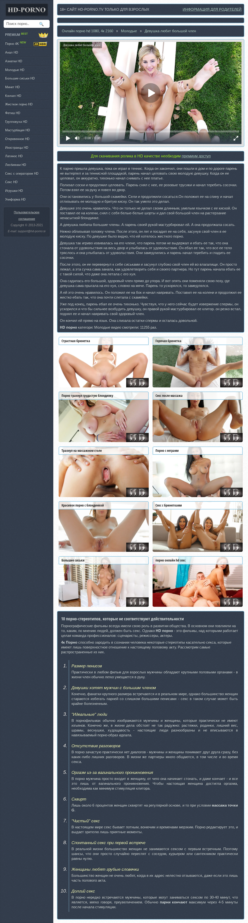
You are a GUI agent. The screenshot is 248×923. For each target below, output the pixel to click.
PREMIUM (16, 34)
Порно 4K (15, 43)
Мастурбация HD (17, 130)
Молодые (129, 31)
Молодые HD (14, 70)
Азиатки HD (13, 61)
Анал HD (11, 52)
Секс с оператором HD (21, 173)
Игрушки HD (14, 190)
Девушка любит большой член (170, 31)
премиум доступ (196, 156)
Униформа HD (15, 199)
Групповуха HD (16, 121)
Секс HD (11, 182)
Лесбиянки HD (15, 165)
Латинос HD (14, 156)
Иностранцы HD (16, 147)
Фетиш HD (12, 113)
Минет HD (12, 87)
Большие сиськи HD (20, 78)
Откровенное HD (17, 139)
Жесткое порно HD (18, 104)
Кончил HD (13, 96)
